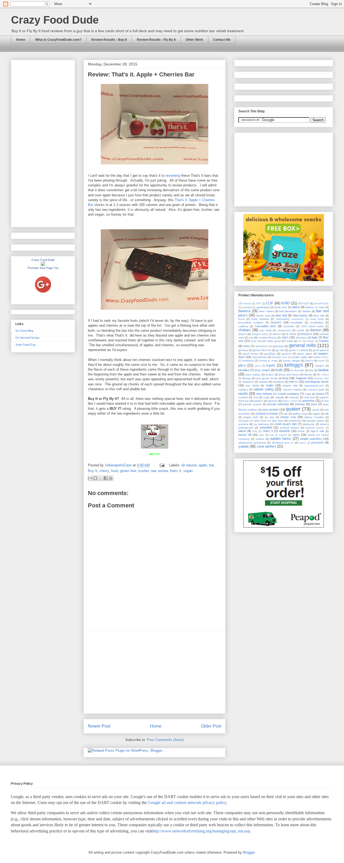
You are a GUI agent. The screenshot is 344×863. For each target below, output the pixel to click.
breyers (276, 322)
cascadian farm (265, 326)
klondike (243, 370)
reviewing (173, 176)
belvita (307, 311)
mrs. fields (252, 385)
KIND (285, 303)
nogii (308, 393)
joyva (258, 365)
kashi (271, 365)
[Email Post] (162, 465)
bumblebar (316, 322)
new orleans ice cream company (277, 393)
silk (327, 413)
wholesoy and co (282, 442)
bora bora (317, 319)
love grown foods (267, 378)
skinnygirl (243, 420)
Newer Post (99, 726)
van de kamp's (278, 435)
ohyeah (294, 397)
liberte (308, 374)
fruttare (324, 340)
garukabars (262, 346)
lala (311, 370)
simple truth (250, 417)
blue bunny (300, 315)
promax (300, 404)
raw (153, 471)
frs (299, 341)
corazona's (284, 330)
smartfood (295, 420)
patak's (258, 400)
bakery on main (314, 307)
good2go (270, 353)
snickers (243, 424)
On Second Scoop (27, 337)
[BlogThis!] (95, 478)
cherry (104, 471)
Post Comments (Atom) (165, 740)
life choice (323, 374)
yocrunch (317, 442)
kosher (143, 471)
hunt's (309, 360)
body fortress (260, 319)
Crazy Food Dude (55, 20)
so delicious (261, 424)
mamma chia (321, 378)
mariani (263, 381)
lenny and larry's (289, 374)
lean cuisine (253, 374)
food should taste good (266, 341)
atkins (296, 307)
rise (286, 413)
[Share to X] (100, 478)
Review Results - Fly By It (156, 40)
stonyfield (266, 427)
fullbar (246, 346)
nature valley (264, 389)
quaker (293, 409)
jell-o (242, 365)
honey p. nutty (268, 360)
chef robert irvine (312, 326)
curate (300, 330)
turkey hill (244, 434)
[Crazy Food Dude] (43, 264)
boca (241, 319)
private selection (278, 404)
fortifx (289, 341)
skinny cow (288, 417)
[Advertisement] (154, 671)
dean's (242, 334)
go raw (280, 350)
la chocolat (297, 370)
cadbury (243, 326)
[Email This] (90, 478)
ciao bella (265, 330)
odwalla (279, 397)
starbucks (308, 424)
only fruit (309, 397)
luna (285, 378)
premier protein (252, 404)
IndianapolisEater (119, 465)
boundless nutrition (250, 322)
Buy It (92, 471)
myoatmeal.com (314, 385)
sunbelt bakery (289, 427)
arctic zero (280, 307)
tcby (254, 431)
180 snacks (244, 303)
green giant (304, 353)
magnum (301, 378)
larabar (323, 370)
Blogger (249, 852)
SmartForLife (321, 303)
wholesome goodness (252, 442)
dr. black (291, 334)
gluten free (128, 471)
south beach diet (285, 424)
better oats (263, 315)
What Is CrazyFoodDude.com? (58, 40)
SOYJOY (303, 303)
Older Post (211, 726)
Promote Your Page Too (43, 268)
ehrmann (301, 337)
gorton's (287, 353)
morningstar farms (317, 381)
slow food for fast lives (268, 420)
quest (315, 409)
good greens (321, 350)
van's (296, 434)
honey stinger (291, 360)
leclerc (270, 374)
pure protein (270, 409)
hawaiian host (279, 357)
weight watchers (311, 438)
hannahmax (259, 357)
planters (273, 400)
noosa (320, 393)
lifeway (246, 378)
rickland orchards (266, 413)
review (163, 471)
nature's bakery (292, 389)
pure (314, 404)
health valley (299, 357)
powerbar (308, 400)
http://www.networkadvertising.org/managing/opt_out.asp (201, 831)
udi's (261, 435)
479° (258, 303)
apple (203, 465)
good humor (251, 353)
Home (20, 40)
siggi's (316, 413)
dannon (315, 330)
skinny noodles (314, 417)
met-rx (293, 381)
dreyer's (306, 333)
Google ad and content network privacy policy (187, 802)
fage (314, 337)
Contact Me (222, 40)
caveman (289, 326)
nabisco (243, 389)
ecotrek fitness (268, 337)
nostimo (243, 397)
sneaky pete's (315, 420)
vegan (188, 471)
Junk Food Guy (25, 344)
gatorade (278, 346)
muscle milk (290, 385)
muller (270, 385)
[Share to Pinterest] (110, 478)
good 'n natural (298, 350)
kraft (278, 370)
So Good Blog (24, 330)
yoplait (243, 446)
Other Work (194, 40)
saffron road (300, 413)
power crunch (290, 401)
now (255, 397)
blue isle (319, 315)
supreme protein (314, 427)
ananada (247, 307)
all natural (188, 465)
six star (269, 417)
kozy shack (262, 370)
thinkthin (284, 431)
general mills (302, 345)
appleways (263, 307)
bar (211, 465)
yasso (302, 442)
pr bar (325, 400)
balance (244, 311)
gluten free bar (262, 350)
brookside (297, 322)
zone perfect (266, 446)
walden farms (280, 439)
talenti (242, 431)
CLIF (269, 303)
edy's (285, 337)
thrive (301, 431)
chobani (244, 330)
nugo (266, 397)
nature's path (316, 389)
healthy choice (321, 357)
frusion (310, 341)
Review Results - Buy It (109, 40)
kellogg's (293, 365)
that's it (175, 471)
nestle (243, 394)
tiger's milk (317, 431)
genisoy (243, 350)
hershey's (248, 360)
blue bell (281, 315)
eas (251, 337)
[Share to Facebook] (105, 478)
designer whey (260, 334)
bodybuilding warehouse (290, 319)
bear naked (266, 311)
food (114, 471)
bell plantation (288, 311)
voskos (260, 438)
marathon (248, 381)
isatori (321, 360)
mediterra (278, 381)
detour (277, 334)
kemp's (320, 365)
